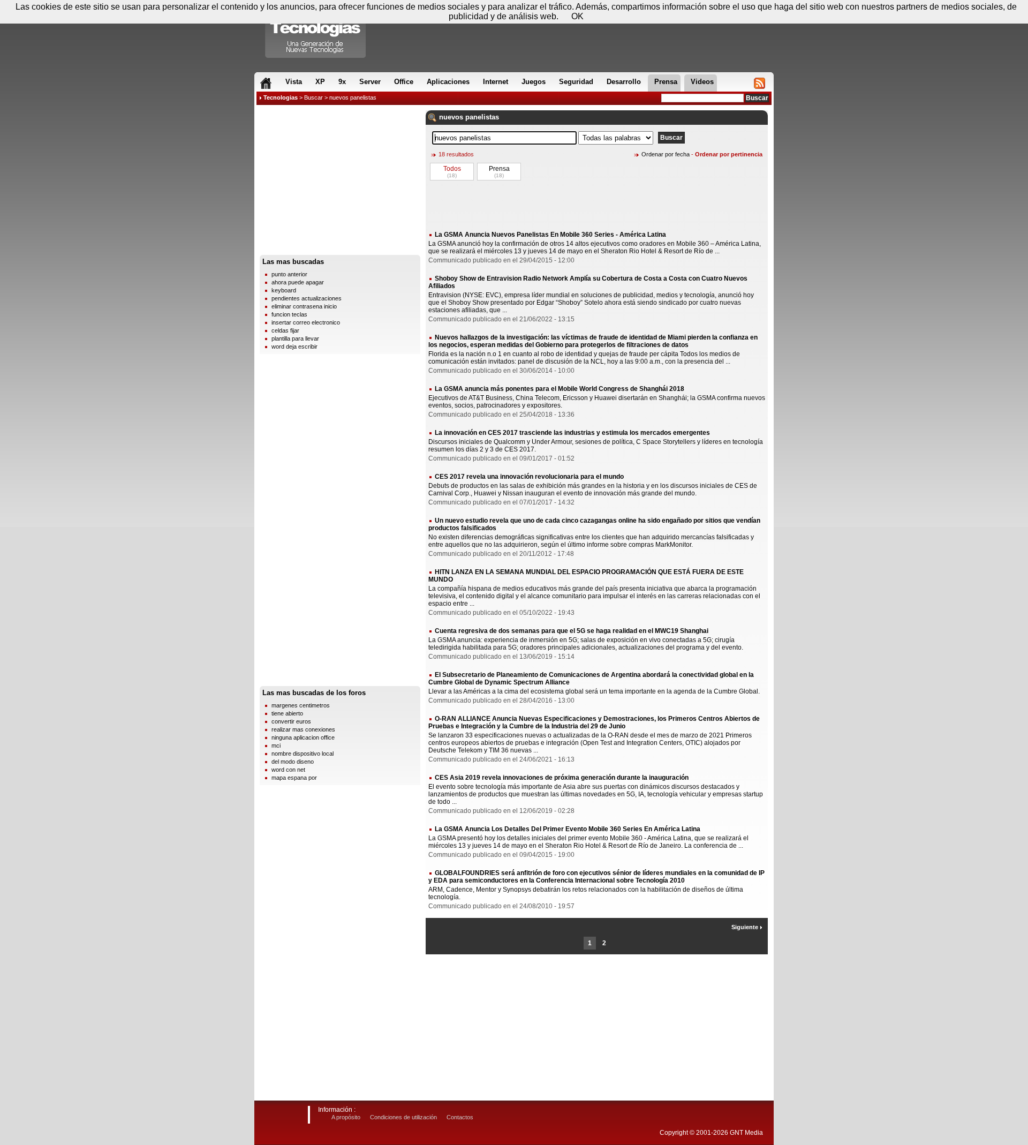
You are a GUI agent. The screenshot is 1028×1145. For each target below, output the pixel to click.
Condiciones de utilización (403, 1117)
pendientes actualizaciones (306, 298)
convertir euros (291, 721)
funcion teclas (289, 314)
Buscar (313, 97)
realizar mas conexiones (303, 729)
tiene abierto (287, 713)
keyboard (283, 290)
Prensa (499, 168)
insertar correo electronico (305, 322)
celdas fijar (285, 330)
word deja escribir (294, 346)
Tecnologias (280, 97)
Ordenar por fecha (665, 154)
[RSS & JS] (759, 83)
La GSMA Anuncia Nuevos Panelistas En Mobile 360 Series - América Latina (550, 234)
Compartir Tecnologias (316, 31)
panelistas (482, 117)
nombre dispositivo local (302, 753)
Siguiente (745, 927)
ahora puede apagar (297, 282)
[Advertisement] (340, 183)
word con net (288, 769)
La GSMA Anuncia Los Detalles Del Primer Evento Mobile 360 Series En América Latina (567, 829)
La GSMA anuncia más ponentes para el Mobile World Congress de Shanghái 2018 (559, 389)
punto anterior (289, 274)
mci (276, 745)
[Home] (265, 83)
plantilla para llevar (295, 338)
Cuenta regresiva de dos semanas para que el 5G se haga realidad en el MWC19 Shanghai (571, 631)
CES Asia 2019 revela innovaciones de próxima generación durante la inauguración (562, 777)
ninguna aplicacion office (303, 737)
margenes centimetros (300, 705)
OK (577, 16)
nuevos (451, 117)
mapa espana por (294, 777)
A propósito (345, 1117)
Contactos (460, 1117)
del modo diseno (292, 761)
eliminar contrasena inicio (304, 306)
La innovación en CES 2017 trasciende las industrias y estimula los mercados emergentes (572, 432)
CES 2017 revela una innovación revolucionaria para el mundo (529, 476)
